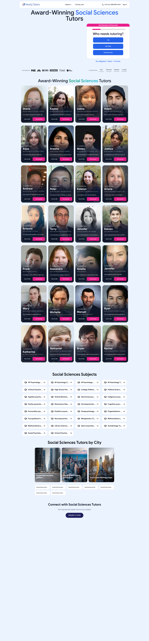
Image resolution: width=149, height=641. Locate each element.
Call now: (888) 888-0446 (112, 4)
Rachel (108, 348)
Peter (53, 189)
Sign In (125, 4)
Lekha (80, 109)
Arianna (28, 228)
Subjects (68, 4)
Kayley (54, 109)
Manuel (81, 312)
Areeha (54, 148)
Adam (107, 109)
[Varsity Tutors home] (31, 4)
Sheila (26, 109)
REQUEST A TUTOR (74, 515)
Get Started (38, 119)
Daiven (108, 229)
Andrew (28, 188)
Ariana (108, 189)
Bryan (80, 348)
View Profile (27, 119)
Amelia (81, 269)
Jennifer (82, 229)
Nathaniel (56, 348)
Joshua (108, 148)
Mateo (81, 148)
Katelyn (81, 189)
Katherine (29, 352)
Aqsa (26, 148)
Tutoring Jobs (79, 4)
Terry (53, 229)
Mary (26, 308)
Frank (26, 269)
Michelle (55, 312)
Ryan (107, 308)
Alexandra (56, 269)
